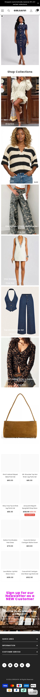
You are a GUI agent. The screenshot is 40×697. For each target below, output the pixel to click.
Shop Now (9, 124)
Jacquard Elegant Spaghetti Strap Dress (29, 507)
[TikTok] (16, 665)
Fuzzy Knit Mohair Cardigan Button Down (30, 541)
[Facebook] (4, 665)
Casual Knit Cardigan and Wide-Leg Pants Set (29, 572)
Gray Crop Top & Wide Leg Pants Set (10, 507)
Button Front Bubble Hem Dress (10, 541)
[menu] (2, 10)
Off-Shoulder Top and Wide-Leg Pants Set (29, 475)
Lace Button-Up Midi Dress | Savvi (10, 572)
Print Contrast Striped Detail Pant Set (10, 475)
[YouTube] (22, 665)
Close (38, 3)
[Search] (8, 10)
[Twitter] (28, 665)
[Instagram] (10, 665)
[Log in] (31, 10)
